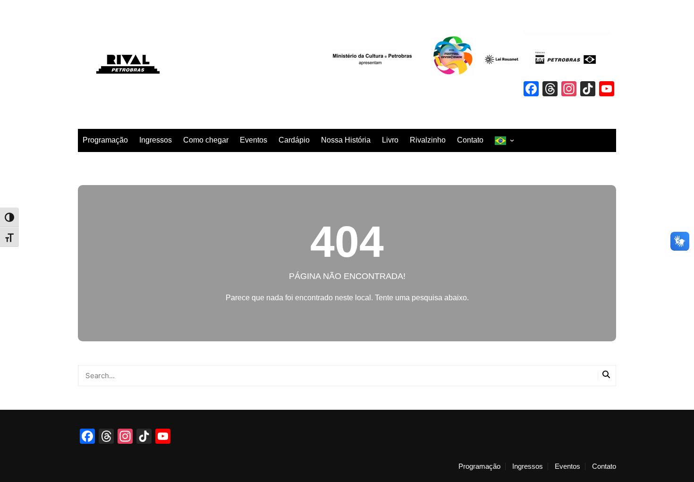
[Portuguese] (504, 140)
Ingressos (155, 140)
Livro (390, 140)
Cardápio (294, 140)
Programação (105, 140)
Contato (470, 140)
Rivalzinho (428, 140)
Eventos (253, 140)
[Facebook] (531, 90)
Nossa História (346, 140)
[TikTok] (587, 90)
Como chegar (206, 140)
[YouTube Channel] (606, 90)
